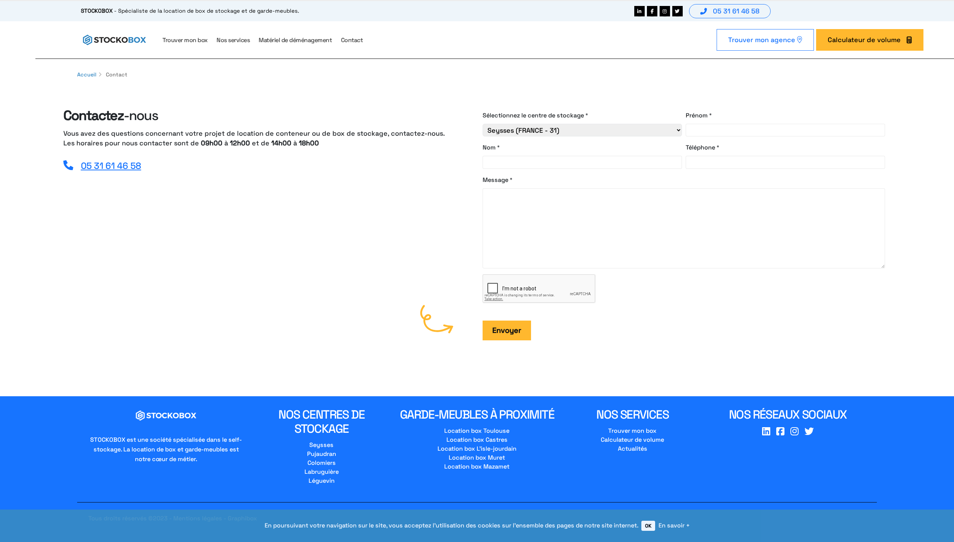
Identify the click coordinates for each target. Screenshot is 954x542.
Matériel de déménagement (295, 40)
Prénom (697, 115)
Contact (352, 40)
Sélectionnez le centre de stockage (533, 115)
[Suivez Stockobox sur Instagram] (665, 11)
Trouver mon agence (762, 39)
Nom (489, 147)
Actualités (632, 449)
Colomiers (321, 463)
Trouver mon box (185, 40)
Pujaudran (321, 454)
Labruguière (321, 472)
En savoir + (674, 525)
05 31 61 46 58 (736, 11)
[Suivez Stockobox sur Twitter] (677, 11)
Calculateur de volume (864, 39)
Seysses (321, 445)
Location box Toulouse (476, 431)
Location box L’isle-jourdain (477, 449)
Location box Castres (477, 440)
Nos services (233, 40)
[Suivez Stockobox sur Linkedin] (639, 11)
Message (495, 180)
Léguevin (322, 481)
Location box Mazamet (476, 466)
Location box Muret (477, 457)
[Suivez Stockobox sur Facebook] (652, 11)
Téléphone (700, 147)
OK (648, 526)
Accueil (87, 74)
